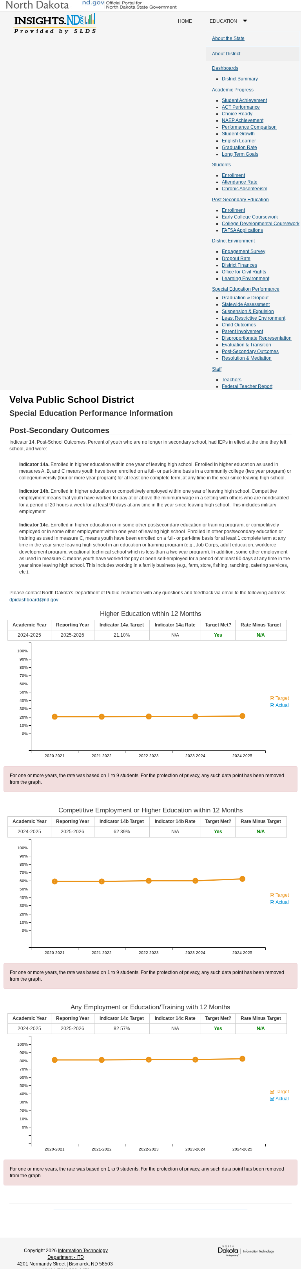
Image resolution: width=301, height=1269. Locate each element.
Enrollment (233, 175)
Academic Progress (233, 90)
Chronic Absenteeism (244, 188)
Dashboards (225, 68)
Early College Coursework (250, 217)
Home (185, 21)
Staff (216, 369)
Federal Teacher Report (247, 386)
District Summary (240, 79)
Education (230, 24)
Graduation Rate (239, 147)
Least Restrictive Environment (253, 318)
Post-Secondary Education (240, 199)
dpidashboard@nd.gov (33, 600)
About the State (228, 38)
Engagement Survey (243, 251)
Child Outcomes (239, 325)
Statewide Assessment (246, 304)
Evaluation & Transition (246, 345)
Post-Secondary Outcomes (250, 351)
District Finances (239, 265)
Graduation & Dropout (245, 297)
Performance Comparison (249, 127)
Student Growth (238, 134)
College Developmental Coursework (260, 223)
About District (226, 53)
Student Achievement (244, 100)
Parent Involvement (242, 331)
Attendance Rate (239, 182)
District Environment (233, 241)
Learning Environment (245, 278)
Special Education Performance (245, 289)
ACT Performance (241, 107)
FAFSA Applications (242, 230)
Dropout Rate (236, 258)
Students (221, 165)
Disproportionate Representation (257, 338)
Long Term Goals (240, 154)
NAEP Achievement (242, 120)
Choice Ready (237, 114)
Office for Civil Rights (244, 272)
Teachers (231, 379)
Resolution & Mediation (247, 358)
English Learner (239, 141)
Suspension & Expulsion (248, 311)
